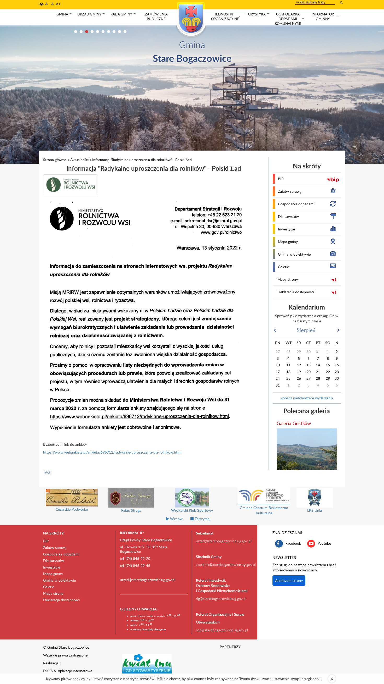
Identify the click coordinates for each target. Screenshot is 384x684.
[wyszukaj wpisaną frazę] (342, 2)
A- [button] (47, 3)
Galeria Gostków (294, 423)
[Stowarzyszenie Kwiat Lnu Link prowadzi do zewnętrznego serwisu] (147, 663)
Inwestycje (286, 229)
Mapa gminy (288, 241)
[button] (41, 4)
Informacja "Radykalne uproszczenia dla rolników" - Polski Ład (142, 159)
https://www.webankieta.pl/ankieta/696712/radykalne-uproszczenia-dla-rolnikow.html (112, 452)
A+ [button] (58, 3)
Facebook (293, 543)
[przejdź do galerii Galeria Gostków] (307, 449)
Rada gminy (123, 15)
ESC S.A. (50, 670)
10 (125, 31)
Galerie (283, 266)
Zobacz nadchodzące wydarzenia (307, 397)
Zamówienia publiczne (156, 16)
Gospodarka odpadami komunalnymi (290, 19)
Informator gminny (326, 16)
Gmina (64, 15)
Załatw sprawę (289, 191)
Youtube (324, 543)
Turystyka (258, 15)
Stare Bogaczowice (192, 58)
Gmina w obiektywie (294, 254)
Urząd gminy (91, 15)
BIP (280, 178)
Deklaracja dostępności (295, 291)
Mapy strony (287, 279)
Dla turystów (288, 216)
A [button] (52, 3)
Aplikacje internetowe (75, 670)
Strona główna (55, 159)
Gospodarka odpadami (296, 203)
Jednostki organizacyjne (226, 16)
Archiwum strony (289, 580)
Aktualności (79, 159)
